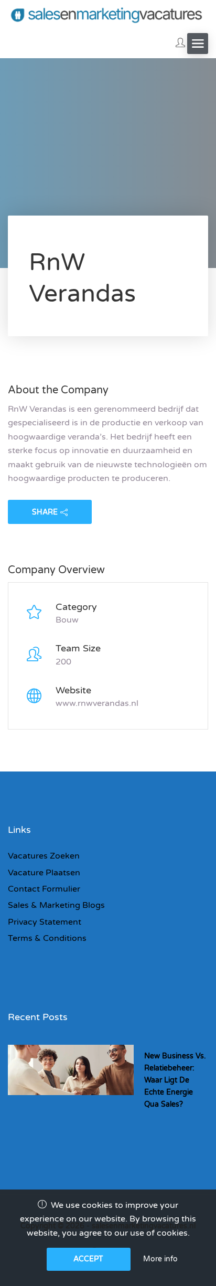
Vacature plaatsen (44, 872)
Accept (88, 1259)
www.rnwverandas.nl (97, 703)
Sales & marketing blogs (56, 905)
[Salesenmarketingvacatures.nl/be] (108, 14)
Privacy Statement (44, 922)
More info (160, 1259)
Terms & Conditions (47, 938)
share (45, 512)
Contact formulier (44, 889)
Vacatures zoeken (44, 856)
